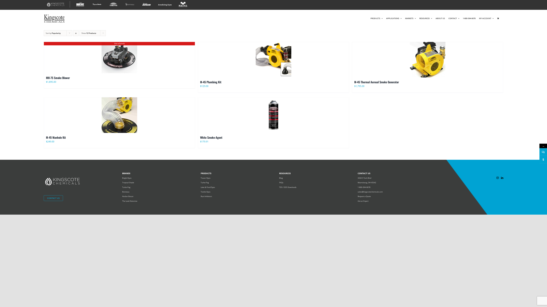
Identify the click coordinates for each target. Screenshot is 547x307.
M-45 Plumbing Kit (210, 82)
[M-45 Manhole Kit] (119, 115)
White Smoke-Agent (211, 137)
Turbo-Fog (126, 187)
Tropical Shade (128, 182)
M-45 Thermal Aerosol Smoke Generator (376, 82)
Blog (281, 178)
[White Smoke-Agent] (273, 115)
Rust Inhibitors (206, 196)
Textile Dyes (205, 192)
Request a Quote (364, 196)
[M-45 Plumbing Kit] (273, 59)
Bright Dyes (126, 178)
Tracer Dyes (205, 178)
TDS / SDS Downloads (287, 187)
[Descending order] (76, 33)
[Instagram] (497, 178)
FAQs (281, 182)
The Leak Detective (129, 201)
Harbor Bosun (127, 196)
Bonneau (125, 192)
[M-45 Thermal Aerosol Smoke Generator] (427, 59)
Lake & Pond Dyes (208, 187)
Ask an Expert (363, 201)
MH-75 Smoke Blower (58, 78)
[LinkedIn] (502, 178)
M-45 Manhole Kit (56, 137)
